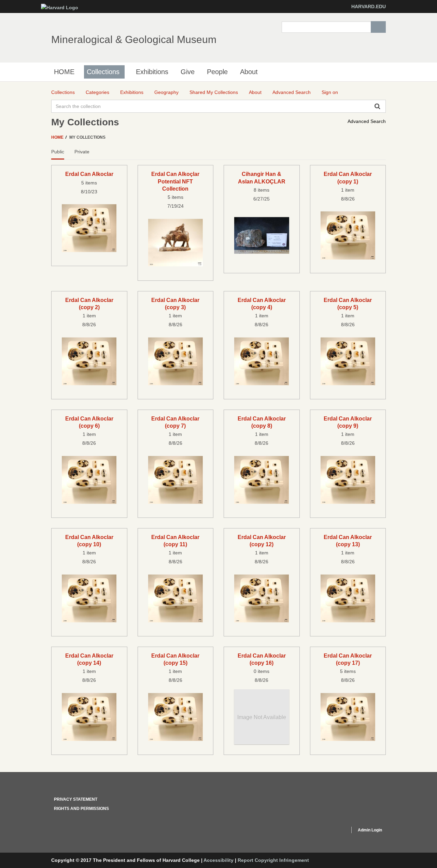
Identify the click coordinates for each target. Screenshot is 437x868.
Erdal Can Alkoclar (89, 174)
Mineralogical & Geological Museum (133, 39)
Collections (103, 71)
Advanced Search (367, 121)
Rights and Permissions (81, 808)
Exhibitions (152, 71)
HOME (64, 71)
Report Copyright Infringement (273, 860)
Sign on (330, 92)
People (217, 71)
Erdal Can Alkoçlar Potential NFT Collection (175, 181)
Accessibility (218, 860)
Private (81, 151)
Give (188, 71)
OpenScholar (331, 831)
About (249, 71)
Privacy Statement (75, 799)
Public (57, 151)
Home (58, 137)
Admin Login (370, 830)
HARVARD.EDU (368, 6)
